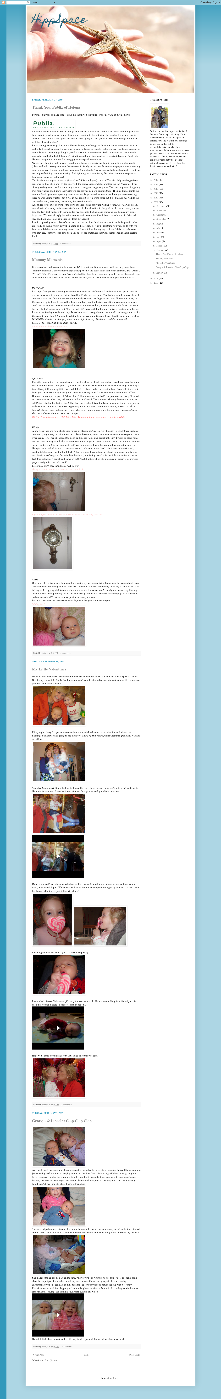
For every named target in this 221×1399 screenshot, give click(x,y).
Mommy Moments (47, 259)
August (160, 223)
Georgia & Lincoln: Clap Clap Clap (62, 1120)
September (161, 219)
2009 (156, 202)
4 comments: (66, 243)
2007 (156, 282)
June (158, 232)
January (160, 272)
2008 (156, 278)
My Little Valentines (49, 669)
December (161, 206)
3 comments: (67, 1346)
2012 (156, 188)
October (160, 214)
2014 (156, 179)
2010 (156, 197)
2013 (156, 184)
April (159, 241)
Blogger (116, 1377)
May (158, 236)
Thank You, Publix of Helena (56, 107)
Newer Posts (38, 1354)
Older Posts (134, 1354)
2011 (156, 193)
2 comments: (66, 1104)
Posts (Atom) (51, 1360)
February (160, 250)
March (159, 245)
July (158, 228)
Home (86, 1354)
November (161, 210)
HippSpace (59, 20)
